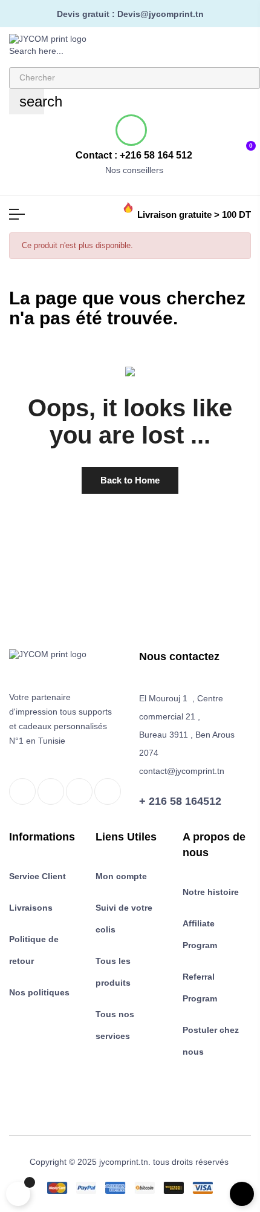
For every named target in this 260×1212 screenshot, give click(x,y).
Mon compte (121, 876)
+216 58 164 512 (156, 155)
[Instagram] (79, 791)
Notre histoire (211, 892)
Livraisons (31, 907)
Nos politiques (39, 992)
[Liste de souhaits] (227, 145)
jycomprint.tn (123, 1162)
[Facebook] (22, 791)
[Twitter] (50, 791)
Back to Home (130, 480)
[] (18, 1194)
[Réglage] (208, 146)
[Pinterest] (107, 791)
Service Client (37, 876)
